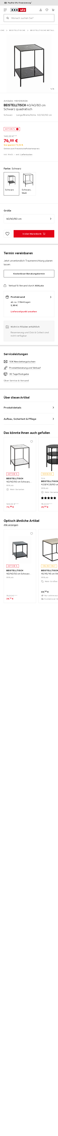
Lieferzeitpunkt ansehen (24, 311)
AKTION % (10, 129)
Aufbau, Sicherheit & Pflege (20, 418)
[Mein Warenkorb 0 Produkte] (53, 10)
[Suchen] (7, 18)
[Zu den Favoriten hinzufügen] (7, 234)
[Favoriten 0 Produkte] (47, 10)
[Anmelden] (41, 10)
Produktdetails (12, 407)
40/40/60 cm (13, 218)
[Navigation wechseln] (5, 10)
